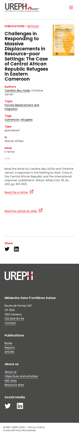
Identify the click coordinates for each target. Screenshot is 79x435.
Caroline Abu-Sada (17, 90)
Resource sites (14, 385)
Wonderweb (29, 430)
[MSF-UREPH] (22, 7)
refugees (27, 120)
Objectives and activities (21, 376)
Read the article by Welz (21, 211)
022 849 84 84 (14, 319)
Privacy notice (36, 427)
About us (10, 372)
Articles (33, 26)
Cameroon (12, 120)
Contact (10, 323)
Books (8, 343)
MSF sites (11, 381)
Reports (10, 347)
